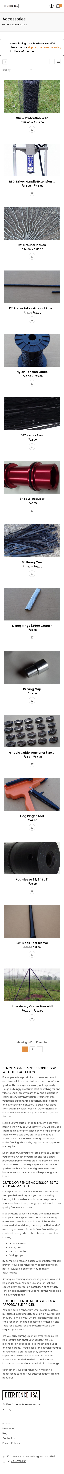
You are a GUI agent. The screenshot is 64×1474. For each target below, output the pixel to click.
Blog (4, 1433)
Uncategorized (12, 78)
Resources (8, 1428)
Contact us (8, 1438)
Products (7, 1423)
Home (5, 24)
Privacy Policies (11, 1443)
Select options (32, 129)
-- (14, 70)
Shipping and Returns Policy (44, 47)
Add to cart (32, 510)
